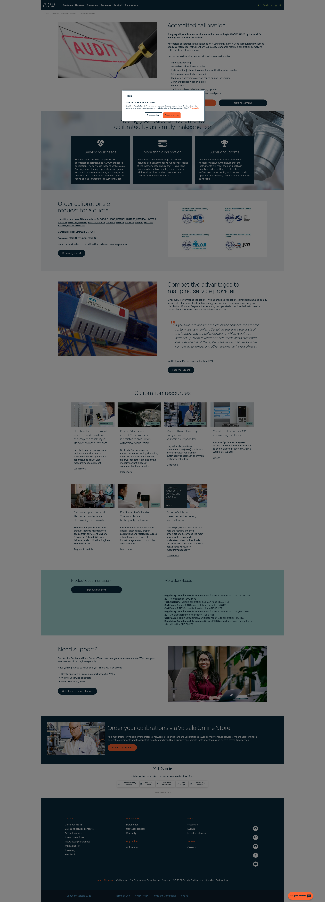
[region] (163, 105)
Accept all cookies (172, 115)
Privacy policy (194, 108)
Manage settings (153, 115)
